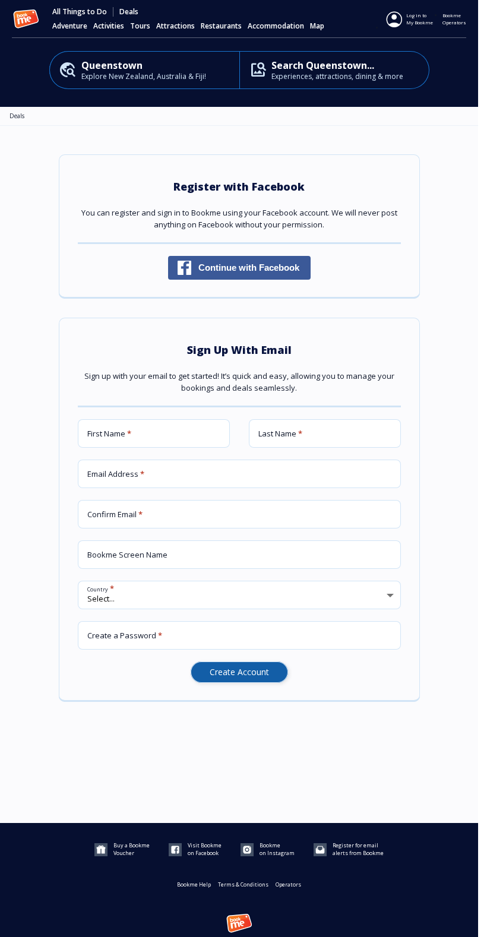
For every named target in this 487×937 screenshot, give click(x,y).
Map (317, 26)
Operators (288, 884)
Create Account (239, 672)
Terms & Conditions (243, 884)
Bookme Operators (454, 19)
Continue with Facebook (248, 267)
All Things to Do (79, 12)
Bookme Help (194, 884)
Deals (128, 12)
